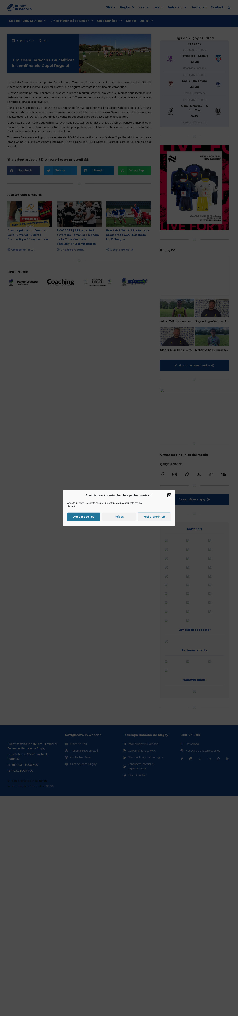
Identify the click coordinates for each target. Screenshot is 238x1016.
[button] (169, 495)
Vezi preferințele (154, 516)
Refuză (119, 516)
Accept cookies (83, 516)
